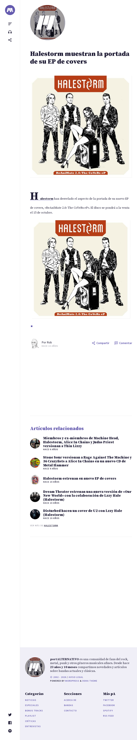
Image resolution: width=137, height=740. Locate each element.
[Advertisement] (81, 382)
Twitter (108, 700)
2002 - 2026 (59, 677)
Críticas (30, 721)
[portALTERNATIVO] (10, 10)
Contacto (70, 710)
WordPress (72, 680)
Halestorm (51, 525)
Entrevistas (33, 726)
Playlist (30, 715)
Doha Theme (89, 680)
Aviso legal (76, 677)
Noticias (30, 700)
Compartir (102, 343)
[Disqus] (81, 589)
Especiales (32, 705)
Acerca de (70, 700)
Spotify (108, 710)
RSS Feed (108, 715)
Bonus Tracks (34, 710)
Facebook (109, 705)
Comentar (125, 343)
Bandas (68, 705)
